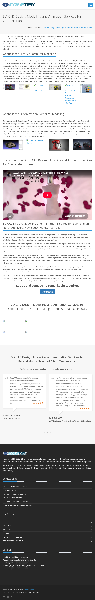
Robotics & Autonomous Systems (15, 502)
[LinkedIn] (4, 596)
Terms (32, 590)
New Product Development (13, 537)
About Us (6, 529)
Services (38, 27)
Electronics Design (10, 490)
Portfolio (7, 526)
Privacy (26, 590)
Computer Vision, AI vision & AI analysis (17, 505)
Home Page (7, 522)
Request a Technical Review (13, 541)
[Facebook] (11, 596)
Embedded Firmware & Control (14, 494)
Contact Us (47, 291)
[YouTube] (8, 596)
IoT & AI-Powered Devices (12, 498)
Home (30, 27)
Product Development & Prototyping (17, 486)
